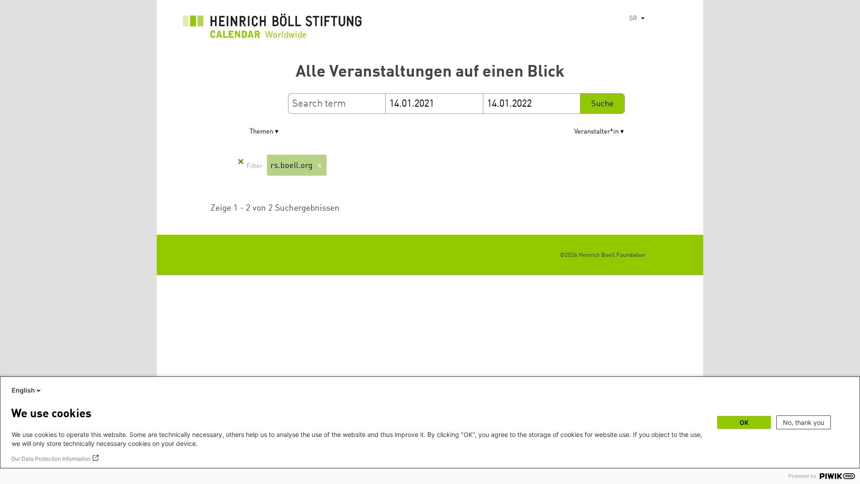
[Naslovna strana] (272, 28)
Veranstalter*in (596, 132)
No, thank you (803, 422)
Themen (261, 132)
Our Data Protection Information (50, 458)
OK (744, 422)
